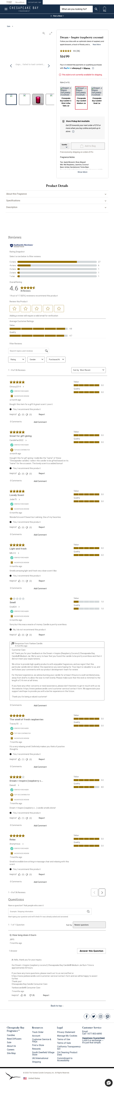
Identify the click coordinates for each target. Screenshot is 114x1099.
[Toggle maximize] (50, 33)
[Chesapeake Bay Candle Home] (35, 2)
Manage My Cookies (67, 1035)
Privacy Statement (66, 1032)
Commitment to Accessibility (64, 1059)
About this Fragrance (16, 194)
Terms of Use (63, 1039)
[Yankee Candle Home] (9, 2)
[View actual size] (43, 33)
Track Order (37, 1032)
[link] (57, 16)
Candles (11, 1035)
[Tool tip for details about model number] (73, 131)
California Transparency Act (69, 1047)
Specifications (13, 200)
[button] (109, 1083)
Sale (9, 26)
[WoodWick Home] (20, 2)
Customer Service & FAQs (41, 1040)
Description (11, 207)
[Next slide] (48, 66)
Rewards (36, 1048)
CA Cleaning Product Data (67, 1053)
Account (36, 1035)
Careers (10, 1049)
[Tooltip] (93, 68)
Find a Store (38, 1045)
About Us (11, 1046)
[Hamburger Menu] (6, 9)
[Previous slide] (11, 66)
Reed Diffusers (14, 1038)
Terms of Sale (64, 1043)
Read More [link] (97, 45)
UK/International (40, 1058)
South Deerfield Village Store (43, 1053)
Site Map (11, 1053)
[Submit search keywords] (96, 9)
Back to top (56, 1005)
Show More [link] (82, 172)
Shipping (36, 1062)
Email (85, 1031)
